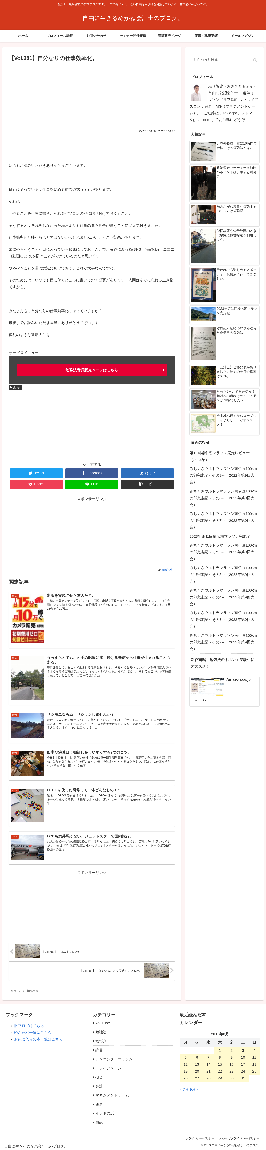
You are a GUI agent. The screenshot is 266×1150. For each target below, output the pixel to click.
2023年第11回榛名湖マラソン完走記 (220, 536)
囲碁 (99, 1104)
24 (243, 1071)
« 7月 (184, 1089)
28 (208, 1078)
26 (185, 1078)
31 (243, 1078)
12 (185, 1064)
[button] (255, 60)
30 (231, 1078)
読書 (99, 1050)
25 (254, 1071)
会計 (99, 1086)
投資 (99, 1077)
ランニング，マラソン (114, 1059)
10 (243, 1057)
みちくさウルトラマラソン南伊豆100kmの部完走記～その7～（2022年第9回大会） (223, 520)
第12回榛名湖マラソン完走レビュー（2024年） (220, 456)
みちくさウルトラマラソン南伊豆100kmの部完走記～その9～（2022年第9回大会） (223, 475)
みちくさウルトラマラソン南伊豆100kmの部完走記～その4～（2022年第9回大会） (223, 597)
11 (254, 1057)
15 (220, 1064)
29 (220, 1078)
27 (197, 1078)
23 (231, 1071)
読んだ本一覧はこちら (33, 1032)
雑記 (99, 1122)
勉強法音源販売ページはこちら (92, 370)
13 (197, 1064)
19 (185, 1071)
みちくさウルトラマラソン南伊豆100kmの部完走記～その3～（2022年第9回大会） (223, 619)
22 (220, 1071)
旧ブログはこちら (29, 1026)
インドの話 (104, 1113)
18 (254, 1064)
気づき (17, 387)
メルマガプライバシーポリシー (239, 1138)
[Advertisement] (92, 94)
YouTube (102, 1023)
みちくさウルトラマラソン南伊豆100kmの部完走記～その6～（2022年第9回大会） (223, 552)
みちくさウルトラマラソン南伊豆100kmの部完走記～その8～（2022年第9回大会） (223, 498)
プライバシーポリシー (199, 1138)
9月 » (194, 1089)
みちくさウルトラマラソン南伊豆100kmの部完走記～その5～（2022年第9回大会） (223, 574)
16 (231, 1064)
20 (197, 1071)
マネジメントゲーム (112, 1095)
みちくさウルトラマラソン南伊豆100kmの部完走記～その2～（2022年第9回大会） (223, 642)
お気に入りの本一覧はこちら (38, 1039)
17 (243, 1064)
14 (208, 1064)
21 (208, 1071)
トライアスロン (108, 1068)
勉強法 (101, 1032)
